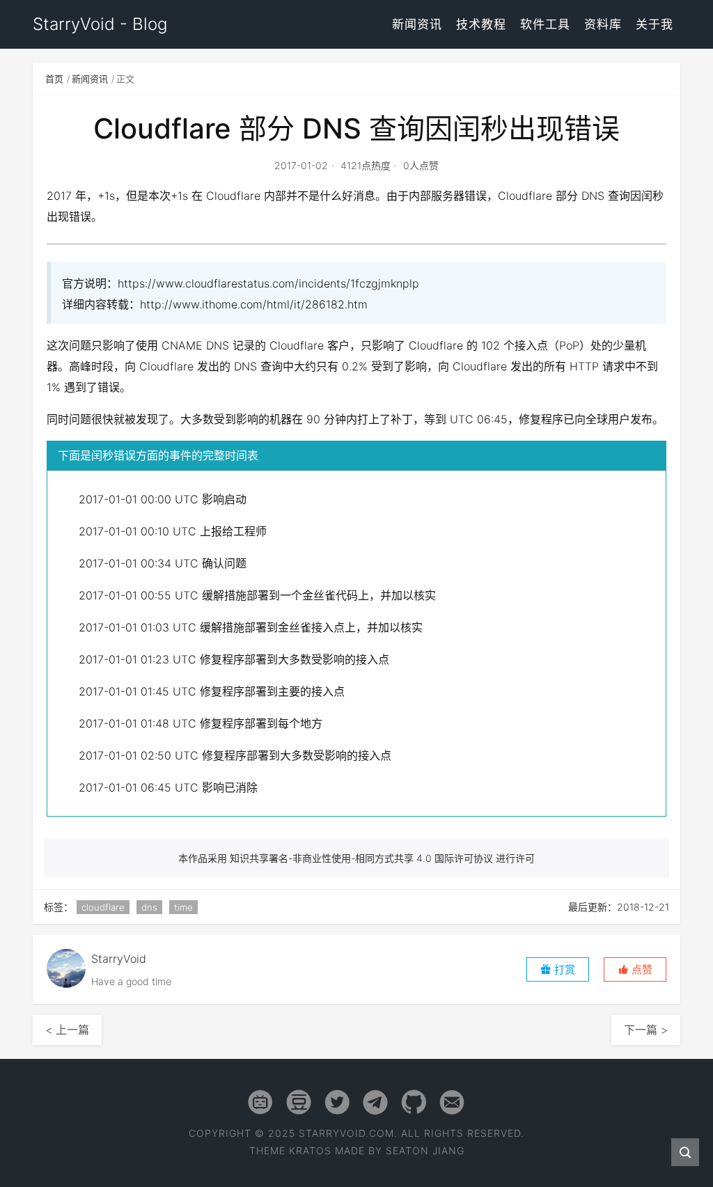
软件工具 (545, 24)
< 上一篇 (67, 1030)
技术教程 (481, 24)
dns (149, 907)
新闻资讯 (417, 24)
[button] (635, 969)
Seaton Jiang (425, 1150)
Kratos (310, 1150)
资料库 (603, 24)
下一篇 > (646, 1030)
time (183, 907)
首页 (54, 78)
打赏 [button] (563, 969)
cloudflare (103, 907)
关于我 (654, 24)
